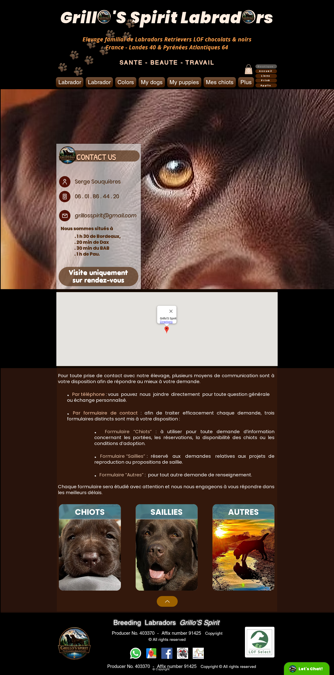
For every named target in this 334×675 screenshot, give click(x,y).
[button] (248, 69)
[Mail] (64, 215)
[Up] (167, 601)
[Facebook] (166, 653)
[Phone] (64, 196)
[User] (64, 181)
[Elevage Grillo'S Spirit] (151, 653)
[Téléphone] (135, 653)
